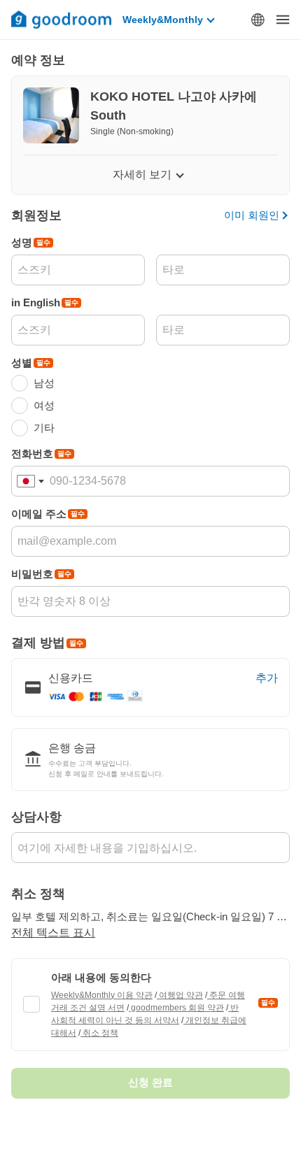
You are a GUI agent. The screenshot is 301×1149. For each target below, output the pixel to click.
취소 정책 (99, 1033)
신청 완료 (150, 1082)
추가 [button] (266, 678)
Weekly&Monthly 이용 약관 (102, 995)
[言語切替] (257, 19)
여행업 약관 (180, 995)
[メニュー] (283, 19)
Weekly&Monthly (162, 19)
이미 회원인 (251, 215)
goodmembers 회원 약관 (176, 1008)
